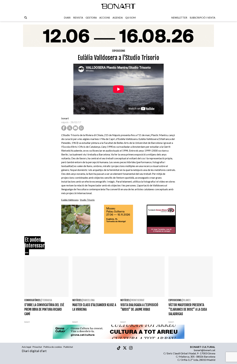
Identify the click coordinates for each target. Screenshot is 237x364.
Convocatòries (32, 300)
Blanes (187, 300)
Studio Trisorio (87, 199)
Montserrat (137, 300)
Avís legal (26, 346)
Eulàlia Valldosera (70, 199)
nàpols (65, 122)
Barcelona (88, 300)
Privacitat (37, 346)
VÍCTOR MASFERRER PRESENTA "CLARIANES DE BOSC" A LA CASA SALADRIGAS (187, 309)
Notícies (77, 300)
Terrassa (47, 300)
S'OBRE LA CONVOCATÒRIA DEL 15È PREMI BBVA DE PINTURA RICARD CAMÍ (44, 309)
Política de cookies (52, 346)
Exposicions (118, 50)
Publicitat (68, 346)
